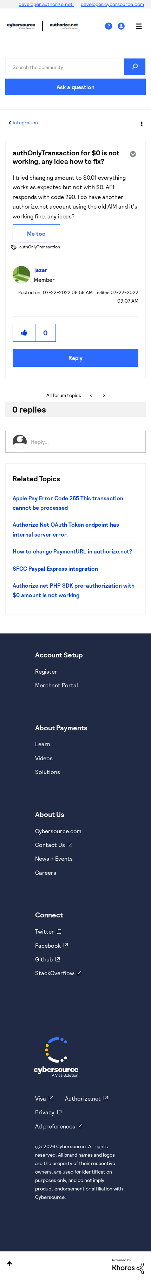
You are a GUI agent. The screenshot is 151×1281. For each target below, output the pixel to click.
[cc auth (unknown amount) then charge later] (91, 395)
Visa (40, 1098)
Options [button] (141, 122)
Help (111, 26)
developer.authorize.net (46, 4)
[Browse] (135, 26)
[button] (24, 332)
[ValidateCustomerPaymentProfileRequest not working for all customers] (103, 395)
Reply (75, 357)
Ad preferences (55, 1126)
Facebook (48, 945)
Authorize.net (83, 1098)
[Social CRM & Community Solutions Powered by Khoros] (128, 1266)
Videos (44, 758)
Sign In (122, 26)
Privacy (44, 1112)
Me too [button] (36, 233)
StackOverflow (54, 973)
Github (44, 959)
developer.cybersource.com (112, 4)
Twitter (44, 931)
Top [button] (9, 1263)
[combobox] (75, 66)
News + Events (54, 858)
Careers (45, 872)
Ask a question (75, 86)
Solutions (47, 771)
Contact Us (50, 844)
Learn (42, 744)
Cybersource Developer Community (21, 26)
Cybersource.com (58, 831)
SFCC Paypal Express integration (55, 568)
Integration (25, 122)
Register (46, 671)
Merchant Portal (56, 685)
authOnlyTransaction (39, 246)
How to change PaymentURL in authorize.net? (72, 551)
